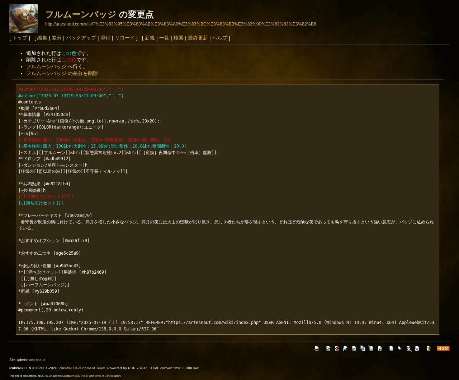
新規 (150, 38)
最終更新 (198, 38)
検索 (179, 38)
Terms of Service (104, 376)
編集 (42, 38)
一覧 (164, 38)
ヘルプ (219, 38)
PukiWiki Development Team (81, 368)
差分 (57, 38)
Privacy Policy (80, 376)
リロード (125, 38)
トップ (19, 38)
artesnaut (37, 360)
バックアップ (81, 38)
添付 (105, 38)
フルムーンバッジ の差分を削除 (62, 73)
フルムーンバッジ (81, 14)
